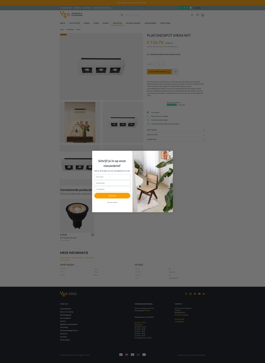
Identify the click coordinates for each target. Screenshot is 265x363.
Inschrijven (112, 196)
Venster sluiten (112, 202)
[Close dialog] (170, 153)
